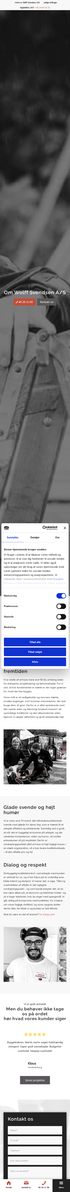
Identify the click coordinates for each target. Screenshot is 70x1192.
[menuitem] (27, 2)
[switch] (61, 606)
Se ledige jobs (47, 914)
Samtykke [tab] (13, 537)
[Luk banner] (65, 528)
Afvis (35, 661)
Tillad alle (35, 641)
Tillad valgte (35, 651)
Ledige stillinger (50, 2)
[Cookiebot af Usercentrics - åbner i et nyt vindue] (43, 528)
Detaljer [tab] (35, 537)
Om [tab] (57, 537)
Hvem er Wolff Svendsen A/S (27, 2)
